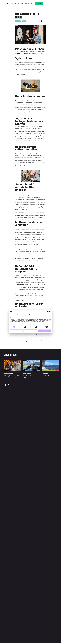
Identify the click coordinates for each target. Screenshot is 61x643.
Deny (17, 330)
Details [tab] (30, 314)
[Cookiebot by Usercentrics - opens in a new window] (47, 311)
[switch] (25, 327)
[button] (13, 3)
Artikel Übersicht (18, 10)
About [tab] (45, 314)
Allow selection (30, 330)
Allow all (44, 330)
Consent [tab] (16, 314)
